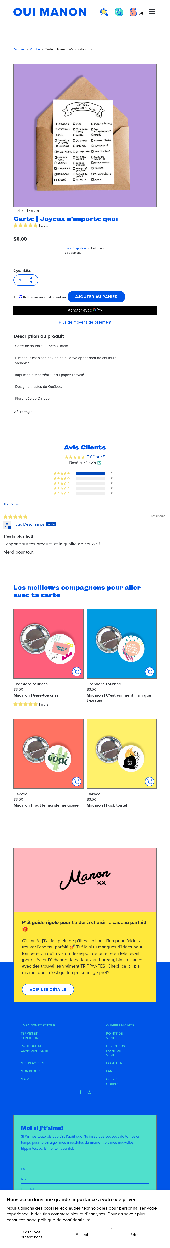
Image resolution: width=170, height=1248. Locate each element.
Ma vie (26, 1079)
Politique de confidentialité (34, 1048)
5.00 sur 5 (96, 457)
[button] (26, 225)
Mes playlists (32, 1063)
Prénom (27, 1169)
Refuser (136, 1234)
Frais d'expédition (76, 248)
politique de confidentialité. (64, 1220)
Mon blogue (31, 1071)
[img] (15, 516)
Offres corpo (112, 1081)
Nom (25, 1179)
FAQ (109, 1071)
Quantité (22, 270)
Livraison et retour (38, 1025)
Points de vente (114, 1035)
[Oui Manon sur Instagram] (89, 1092)
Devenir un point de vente (115, 1050)
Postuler (114, 1063)
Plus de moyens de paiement (85, 322)
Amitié (35, 49)
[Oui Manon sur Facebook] (80, 1092)
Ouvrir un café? (120, 1025)
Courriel (27, 1189)
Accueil (19, 49)
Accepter (84, 1234)
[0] (133, 12)
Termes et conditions (30, 1035)
